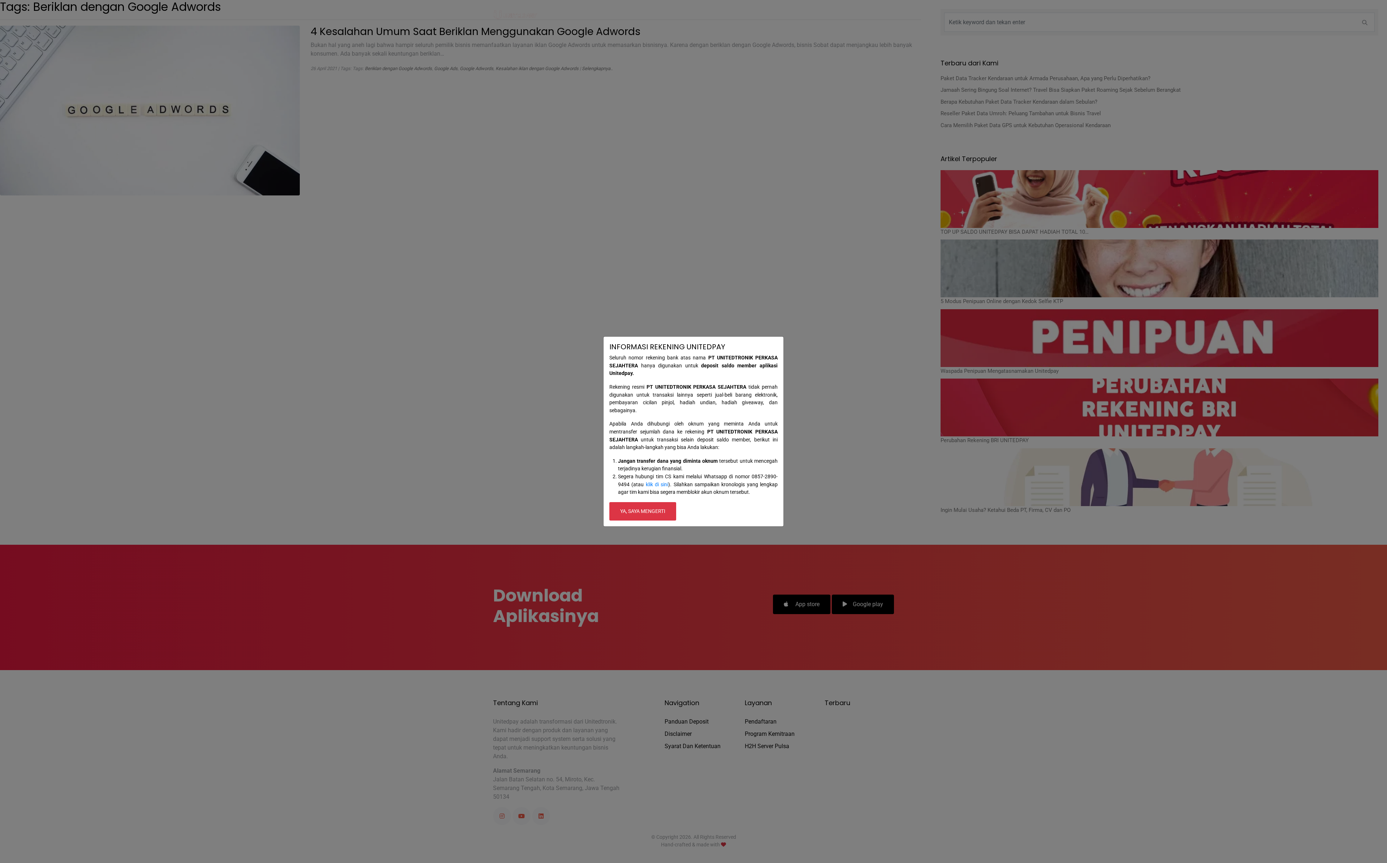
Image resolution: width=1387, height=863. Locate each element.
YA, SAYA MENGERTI (642, 511)
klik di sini (657, 485)
